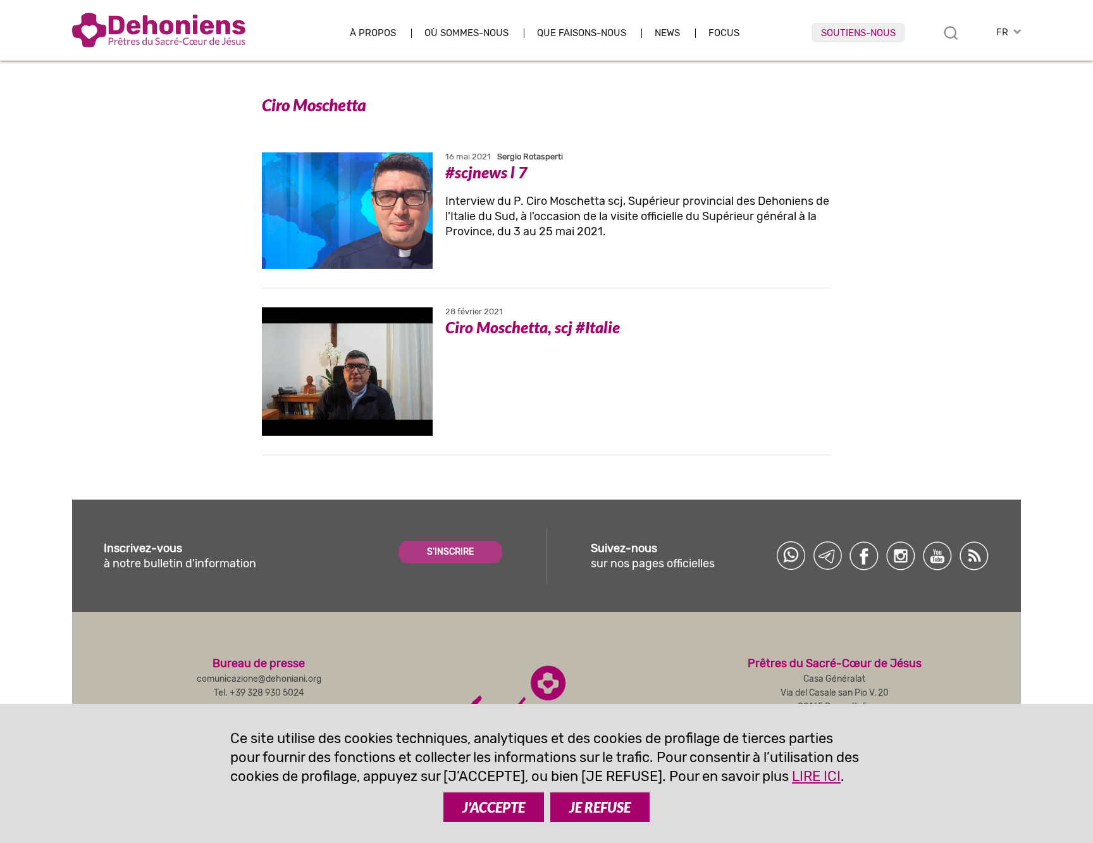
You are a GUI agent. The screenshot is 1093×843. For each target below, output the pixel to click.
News (667, 33)
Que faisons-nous (581, 33)
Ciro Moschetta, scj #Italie (532, 326)
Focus (723, 33)
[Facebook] (864, 556)
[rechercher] (950, 32)
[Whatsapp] (790, 556)
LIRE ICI (816, 776)
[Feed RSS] (974, 556)
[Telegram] (827, 556)
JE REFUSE (600, 807)
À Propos (373, 33)
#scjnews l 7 (486, 172)
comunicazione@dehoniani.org (259, 679)
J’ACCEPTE (493, 807)
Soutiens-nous (858, 33)
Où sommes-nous (466, 33)
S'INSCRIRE (450, 551)
